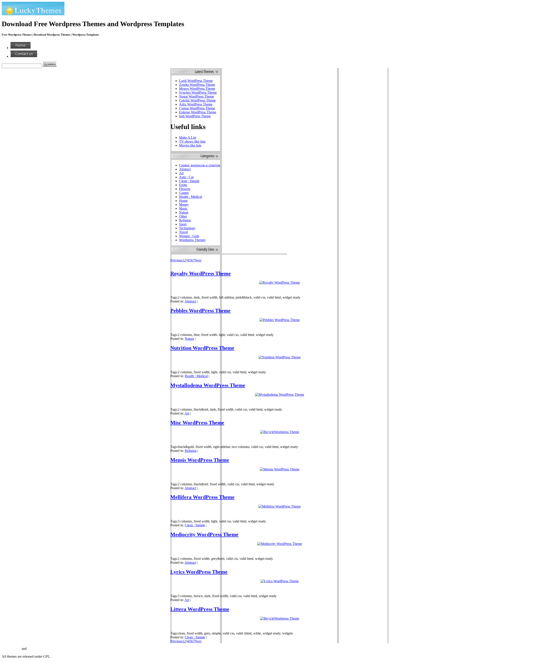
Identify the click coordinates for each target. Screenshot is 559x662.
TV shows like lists (192, 141)
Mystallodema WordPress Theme (207, 385)
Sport (182, 224)
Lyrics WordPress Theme (199, 572)
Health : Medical (190, 197)
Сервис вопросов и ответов (199, 165)
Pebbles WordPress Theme (200, 310)
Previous (176, 260)
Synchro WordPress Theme (198, 92)
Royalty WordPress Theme (200, 273)
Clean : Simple (189, 181)
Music (183, 208)
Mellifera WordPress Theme (202, 497)
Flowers (184, 189)
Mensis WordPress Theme (199, 460)
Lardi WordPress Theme (196, 81)
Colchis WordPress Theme (197, 100)
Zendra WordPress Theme (197, 84)
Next (198, 260)
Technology (187, 228)
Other (183, 216)
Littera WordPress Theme (199, 609)
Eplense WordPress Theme (197, 112)
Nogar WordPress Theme (196, 96)
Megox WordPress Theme (197, 88)
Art (181, 173)
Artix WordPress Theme (195, 104)
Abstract (185, 169)
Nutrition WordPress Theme (202, 348)
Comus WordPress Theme (197, 108)
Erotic (183, 185)
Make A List (187, 137)
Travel (183, 232)
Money (184, 204)
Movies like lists (190, 145)
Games (184, 193)
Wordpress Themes (192, 240)
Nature (183, 212)
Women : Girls (189, 236)
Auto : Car (186, 177)
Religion (185, 220)
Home (183, 200)
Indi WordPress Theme (195, 116)
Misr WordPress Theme (197, 422)
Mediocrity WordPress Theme (204, 534)
